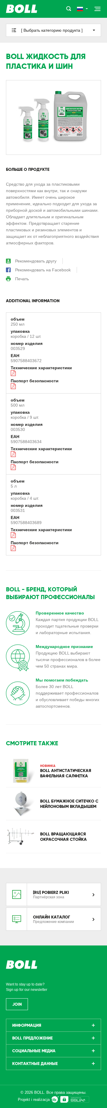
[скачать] (14, 373)
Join (17, 1004)
